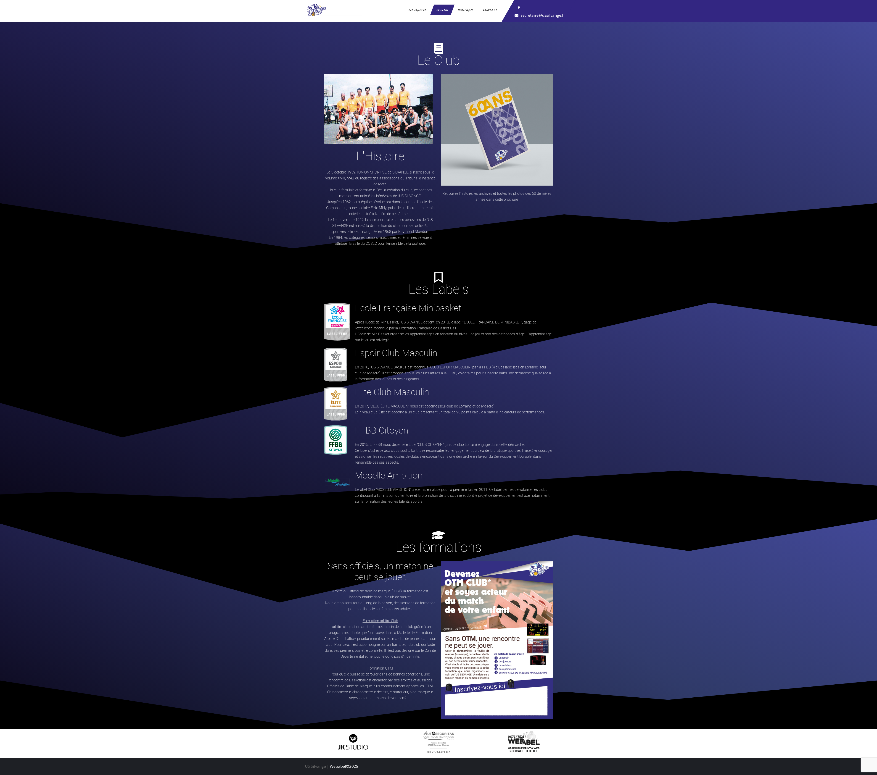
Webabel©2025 (344, 766)
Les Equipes (418, 10)
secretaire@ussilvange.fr (543, 15)
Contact (491, 10)
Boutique (465, 10)
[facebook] (518, 7)
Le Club (442, 10)
